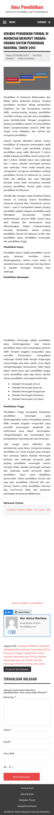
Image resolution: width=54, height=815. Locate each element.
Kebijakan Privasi (27, 800)
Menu (12, 22)
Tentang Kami (27, 788)
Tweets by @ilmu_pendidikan (27, 602)
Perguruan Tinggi (13, 652)
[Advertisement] (27, 308)
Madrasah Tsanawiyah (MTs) (35, 649)
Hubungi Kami (27, 794)
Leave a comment (26, 58)
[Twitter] (10, 632)
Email (7, 741)
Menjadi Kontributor (27, 806)
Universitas (39, 663)
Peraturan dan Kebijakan (17, 669)
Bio (9, 612)
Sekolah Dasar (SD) (33, 652)
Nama (8, 729)
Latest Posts (23, 612)
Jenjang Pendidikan (27, 645)
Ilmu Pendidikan (27, 7)
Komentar (10, 697)
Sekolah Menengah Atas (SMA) (20, 656)
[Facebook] (13, 632)
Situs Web (9, 753)
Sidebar (41, 22)
